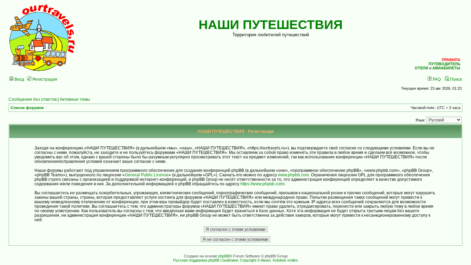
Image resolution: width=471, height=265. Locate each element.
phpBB (223, 256)
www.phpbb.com (293, 175)
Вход (18, 79)
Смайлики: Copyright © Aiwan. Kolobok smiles (259, 260)
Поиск (455, 79)
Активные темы (75, 99)
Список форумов (27, 108)
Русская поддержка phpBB (196, 260)
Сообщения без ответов (33, 99)
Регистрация (44, 79)
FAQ (436, 79)
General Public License (147, 175)
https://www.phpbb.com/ (262, 183)
